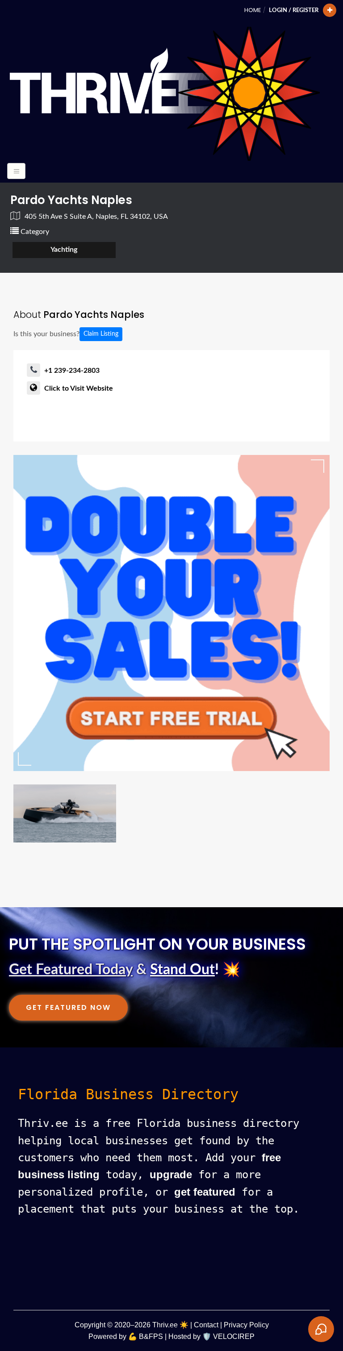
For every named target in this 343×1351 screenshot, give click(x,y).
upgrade (171, 1174)
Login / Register (293, 10)
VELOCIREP (234, 1336)
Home (252, 10)
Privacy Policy (246, 1325)
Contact (206, 1325)
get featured (204, 1192)
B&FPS (151, 1336)
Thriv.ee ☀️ (170, 1325)
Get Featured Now (68, 1007)
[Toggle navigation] (16, 171)
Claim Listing (101, 334)
